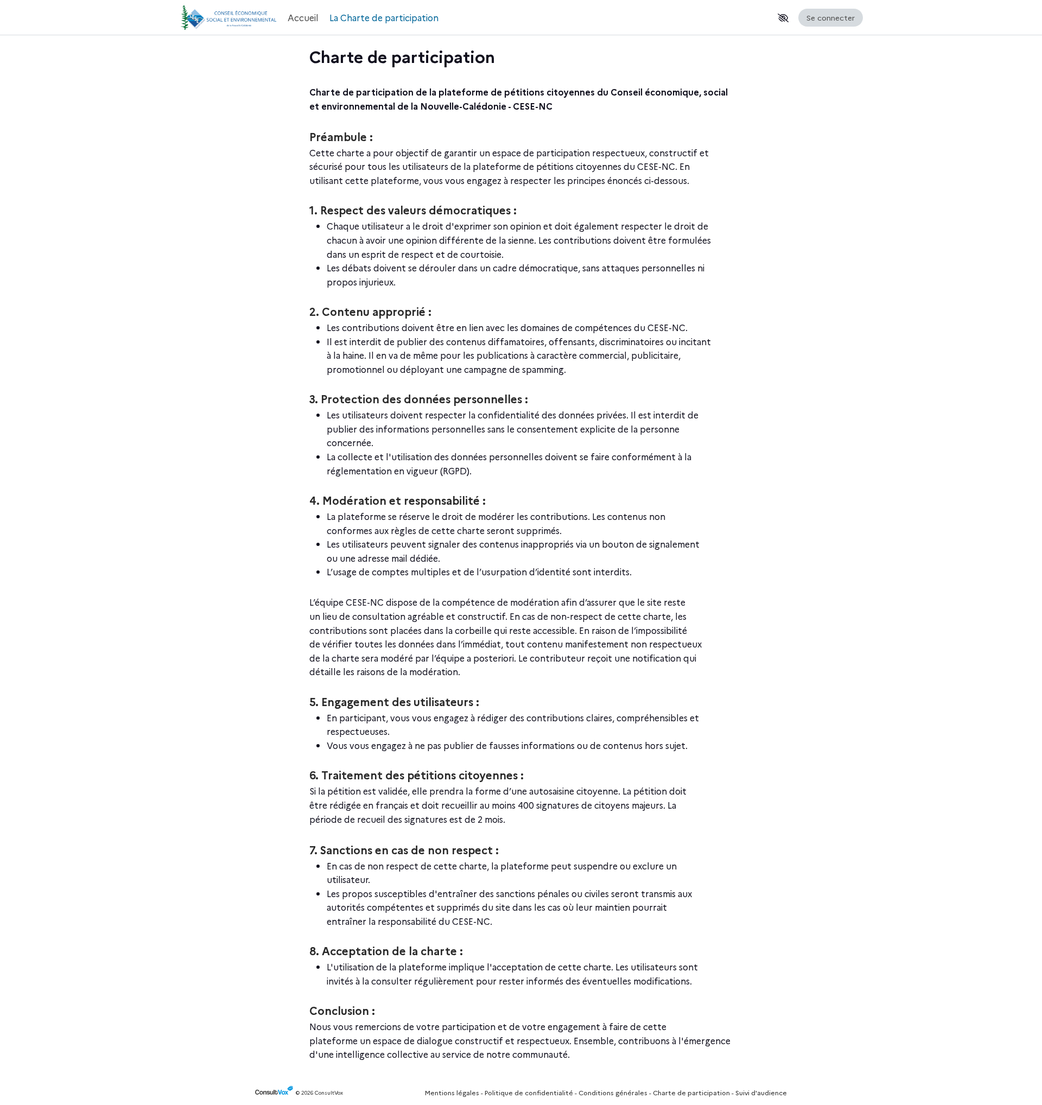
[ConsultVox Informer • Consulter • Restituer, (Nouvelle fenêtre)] (275, 1093)
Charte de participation (691, 1092)
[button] (783, 18)
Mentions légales (452, 1092)
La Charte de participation (384, 17)
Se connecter (830, 17)
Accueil (303, 17)
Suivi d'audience (761, 1092)
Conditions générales (613, 1092)
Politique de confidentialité (529, 1092)
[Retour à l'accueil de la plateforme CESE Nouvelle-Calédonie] (228, 17)
